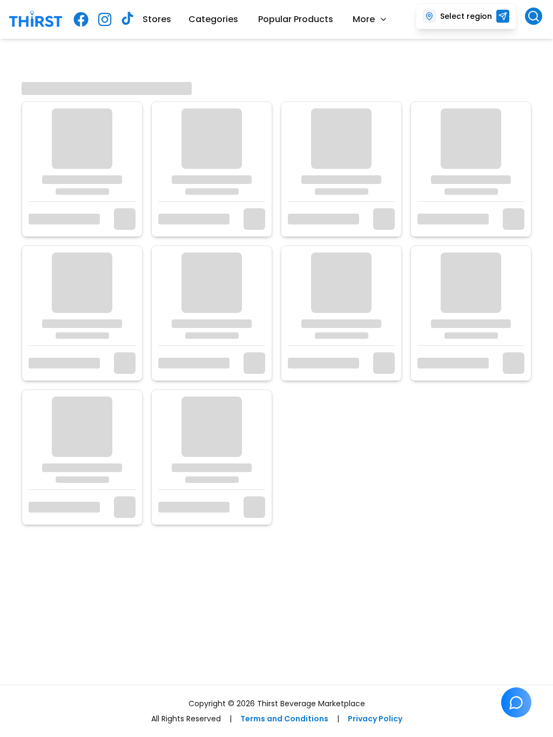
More (364, 19)
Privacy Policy (375, 718)
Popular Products (295, 19)
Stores (157, 19)
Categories (213, 19)
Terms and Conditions (284, 718)
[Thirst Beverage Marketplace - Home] (36, 19)
